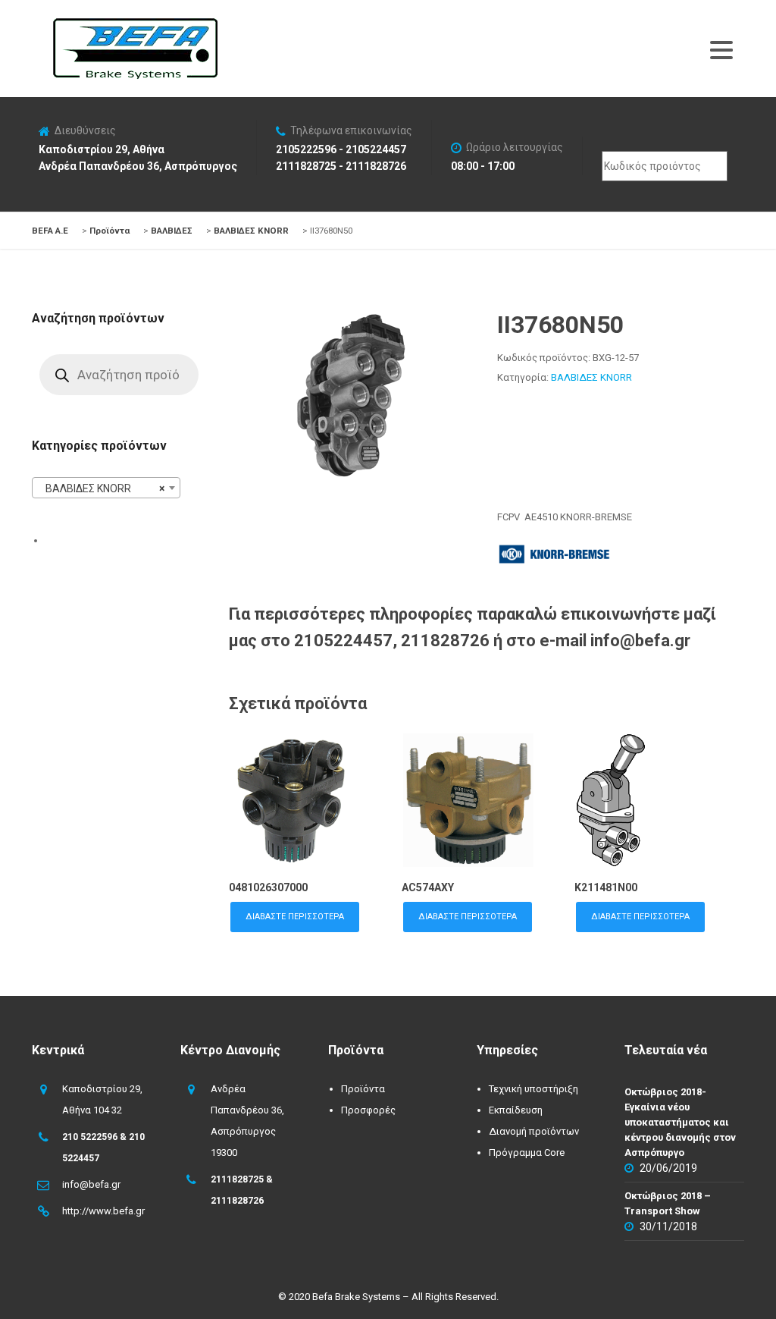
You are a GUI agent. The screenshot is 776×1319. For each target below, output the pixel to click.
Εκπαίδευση (516, 1110)
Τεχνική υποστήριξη (533, 1088)
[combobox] (106, 487)
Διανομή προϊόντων (534, 1131)
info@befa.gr (91, 1184)
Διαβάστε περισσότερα (295, 917)
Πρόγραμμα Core (527, 1152)
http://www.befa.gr (103, 1211)
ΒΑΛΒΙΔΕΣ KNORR (591, 377)
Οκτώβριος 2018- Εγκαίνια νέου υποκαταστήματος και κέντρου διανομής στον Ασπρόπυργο (680, 1122)
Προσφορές (368, 1110)
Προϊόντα (363, 1088)
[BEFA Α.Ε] (135, 26)
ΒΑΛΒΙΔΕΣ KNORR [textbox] (101, 488)
